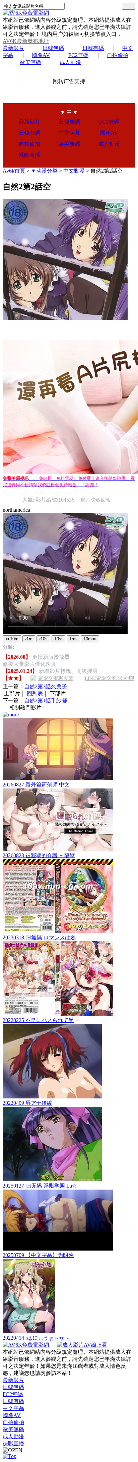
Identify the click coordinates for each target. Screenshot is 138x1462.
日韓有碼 (93, 48)
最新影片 (13, 48)
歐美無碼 (30, 62)
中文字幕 (69, 133)
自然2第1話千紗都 (45, 700)
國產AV (41, 55)
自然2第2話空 (106, 171)
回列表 (35, 693)
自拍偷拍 (117, 55)
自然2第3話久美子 (45, 686)
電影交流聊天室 (55, 678)
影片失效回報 (96, 500)
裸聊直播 (29, 155)
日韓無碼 (53, 48)
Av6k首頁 (14, 171)
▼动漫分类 (44, 171)
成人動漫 (70, 62)
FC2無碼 (78, 55)
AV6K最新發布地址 (26, 41)
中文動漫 (74, 171)
